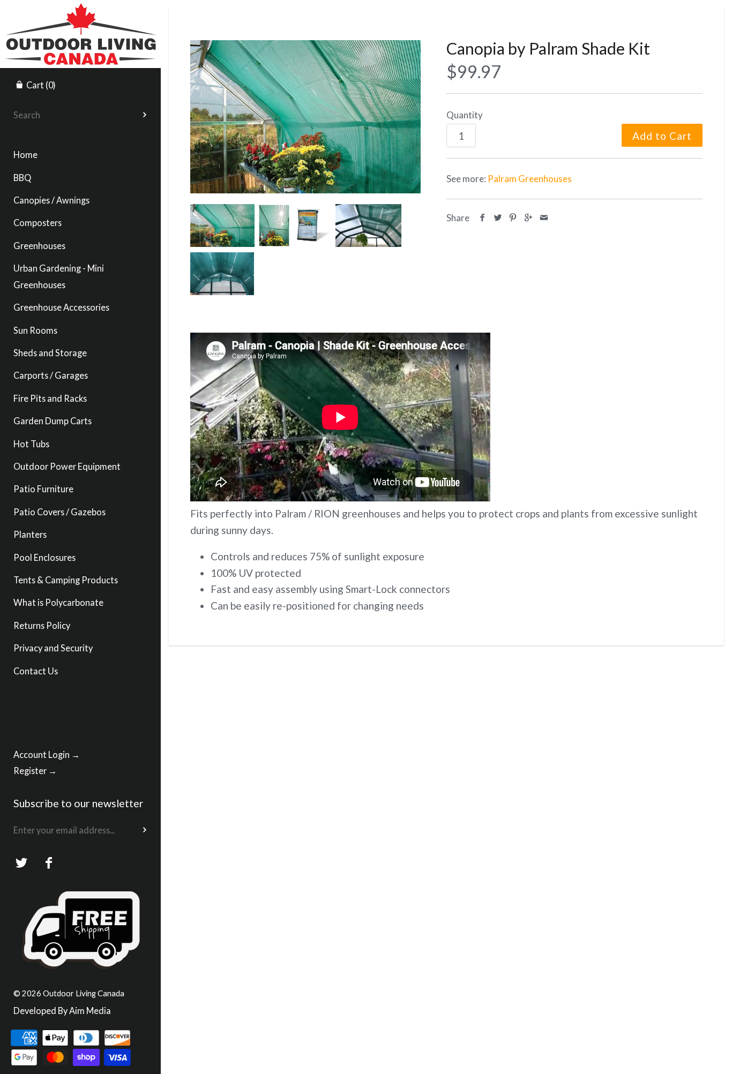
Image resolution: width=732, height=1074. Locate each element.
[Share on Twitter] (498, 218)
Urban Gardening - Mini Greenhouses (58, 276)
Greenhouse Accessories (61, 307)
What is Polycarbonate (58, 602)
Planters (30, 534)
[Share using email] (543, 218)
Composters (37, 222)
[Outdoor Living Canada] (80, 10)
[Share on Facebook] (482, 218)
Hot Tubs (31, 444)
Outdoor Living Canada (83, 993)
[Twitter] (21, 863)
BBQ (22, 177)
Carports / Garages (50, 375)
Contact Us (35, 671)
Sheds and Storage (50, 353)
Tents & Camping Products (65, 580)
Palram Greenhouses (530, 178)
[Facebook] (49, 863)
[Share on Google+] (528, 218)
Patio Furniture (43, 489)
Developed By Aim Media (62, 1010)
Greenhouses (39, 246)
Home (25, 154)
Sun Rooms (35, 330)
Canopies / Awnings (51, 200)
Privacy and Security (53, 648)
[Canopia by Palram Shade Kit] (305, 116)
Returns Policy (41, 625)
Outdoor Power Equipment (67, 466)
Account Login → (46, 754)
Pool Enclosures (44, 557)
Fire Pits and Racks (50, 398)
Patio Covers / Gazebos (59, 512)
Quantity (464, 115)
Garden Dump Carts (52, 421)
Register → (35, 770)
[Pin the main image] (513, 218)
